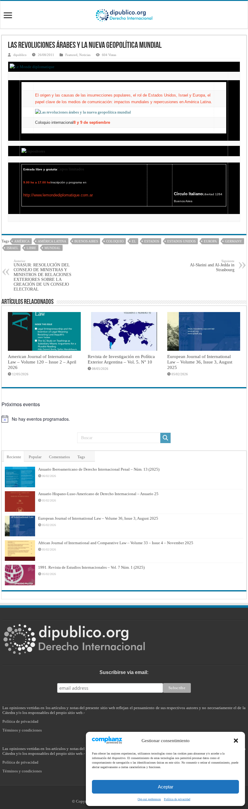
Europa (210, 241)
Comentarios (59, 457)
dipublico (20, 55)
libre (31, 248)
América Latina (52, 241)
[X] (120, 794)
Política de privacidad (20, 721)
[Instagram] (127, 794)
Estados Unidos (181, 241)
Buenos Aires (86, 241)
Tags (81, 457)
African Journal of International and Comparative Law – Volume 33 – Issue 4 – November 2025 (115, 543)
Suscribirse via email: (124, 672)
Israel (12, 248)
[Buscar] (165, 438)
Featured (71, 55)
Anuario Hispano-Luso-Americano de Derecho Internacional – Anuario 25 (98, 494)
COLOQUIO (115, 241)
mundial (52, 248)
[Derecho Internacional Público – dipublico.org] (124, 14)
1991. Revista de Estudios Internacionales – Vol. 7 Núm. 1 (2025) (91, 567)
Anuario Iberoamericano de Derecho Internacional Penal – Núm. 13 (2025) (98, 469)
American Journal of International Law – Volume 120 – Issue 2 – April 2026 (42, 362)
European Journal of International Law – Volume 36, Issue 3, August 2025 (199, 362)
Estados (151, 241)
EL (134, 241)
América (22, 241)
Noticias (84, 55)
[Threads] (133, 794)
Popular (35, 457)
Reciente (14, 457)
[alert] (124, 419)
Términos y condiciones (22, 730)
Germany (233, 241)
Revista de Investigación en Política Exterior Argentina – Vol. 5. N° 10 (121, 359)
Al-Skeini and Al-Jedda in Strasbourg (212, 265)
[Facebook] (114, 794)
